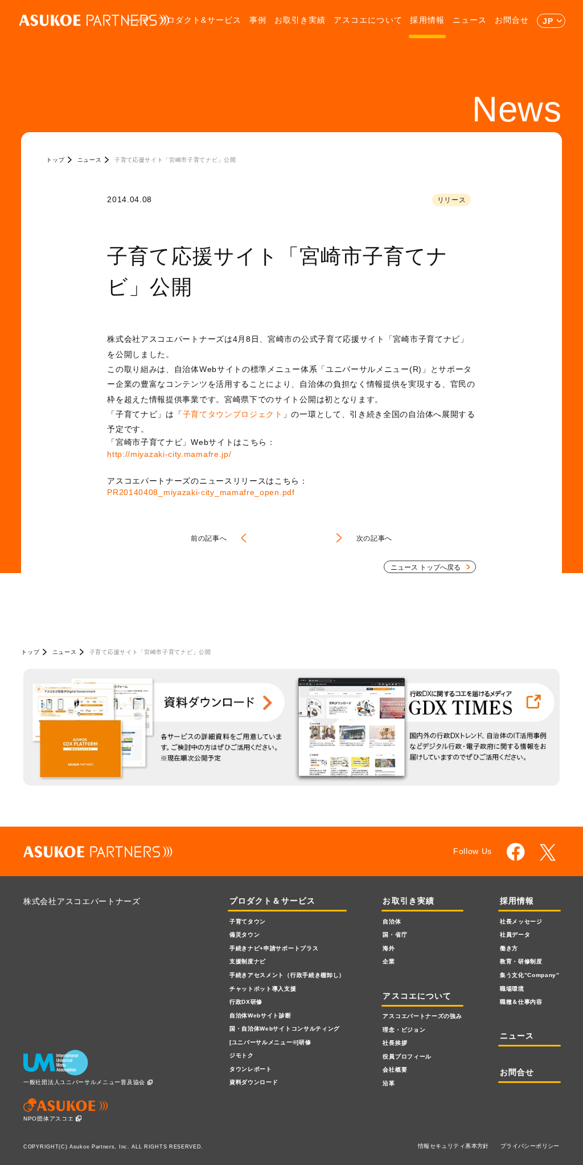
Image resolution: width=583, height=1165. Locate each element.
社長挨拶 (395, 1043)
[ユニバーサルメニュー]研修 (270, 1042)
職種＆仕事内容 (521, 1002)
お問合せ (512, 20)
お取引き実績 (300, 20)
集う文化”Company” (530, 975)
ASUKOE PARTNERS (94, 21)
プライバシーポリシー (530, 1146)
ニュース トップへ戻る (426, 567)
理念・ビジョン (404, 1030)
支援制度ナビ (247, 961)
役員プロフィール (407, 1056)
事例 (257, 20)
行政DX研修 (245, 1002)
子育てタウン (247, 921)
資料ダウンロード (253, 1082)
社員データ (515, 934)
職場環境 (512, 989)
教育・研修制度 (521, 961)
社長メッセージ (521, 921)
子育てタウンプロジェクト (233, 414)
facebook (516, 852)
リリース (451, 200)
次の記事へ (374, 538)
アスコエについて (368, 20)
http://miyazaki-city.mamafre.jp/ (169, 454)
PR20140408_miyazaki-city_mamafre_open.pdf (200, 492)
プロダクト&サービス (199, 20)
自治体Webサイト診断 (260, 1015)
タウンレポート (250, 1069)
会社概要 (395, 1069)
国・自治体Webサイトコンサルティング (284, 1028)
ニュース (470, 20)
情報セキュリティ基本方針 (453, 1146)
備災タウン (244, 934)
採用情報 (427, 20)
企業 (389, 961)
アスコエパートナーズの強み (422, 1016)
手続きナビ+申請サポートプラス (273, 948)
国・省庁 (395, 934)
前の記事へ (209, 538)
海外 (389, 948)
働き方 (509, 948)
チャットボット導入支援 (263, 989)
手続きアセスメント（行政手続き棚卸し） (287, 975)
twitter (549, 852)
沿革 (389, 1083)
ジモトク (241, 1055)
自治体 (392, 921)
